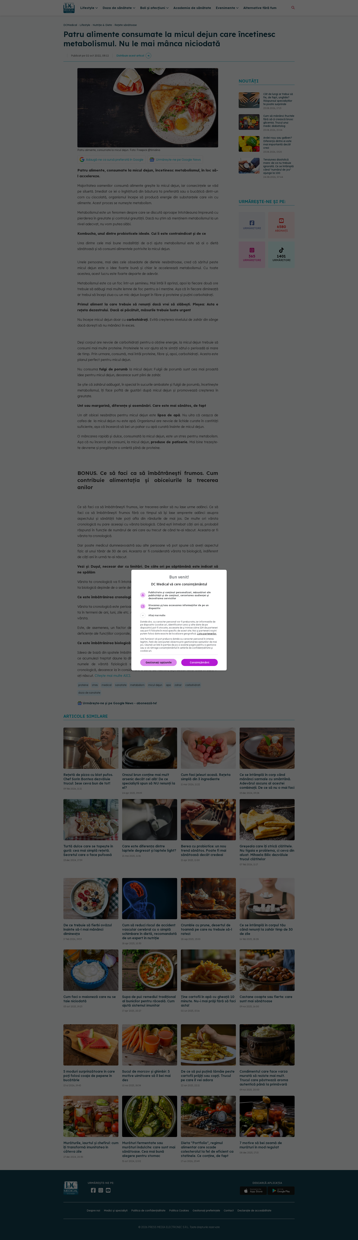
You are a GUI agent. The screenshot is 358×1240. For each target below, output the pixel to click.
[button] (179, 615)
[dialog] (179, 620)
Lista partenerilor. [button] (207, 633)
